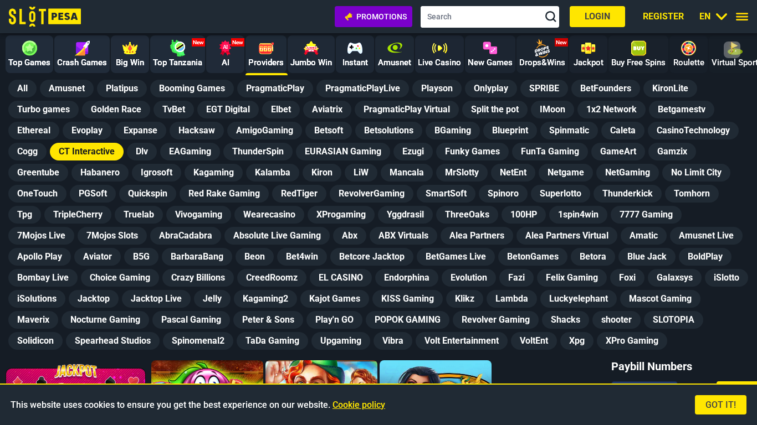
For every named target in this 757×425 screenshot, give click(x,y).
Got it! (720, 405)
